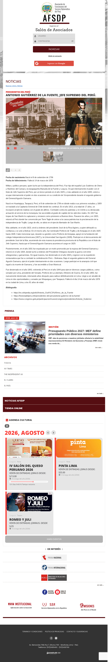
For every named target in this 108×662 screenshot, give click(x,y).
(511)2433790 (63, 647)
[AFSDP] (53, 13)
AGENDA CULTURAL (20, 420)
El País (7, 385)
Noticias (20, 86)
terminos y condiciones (31, 631)
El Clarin (8, 380)
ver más (97, 585)
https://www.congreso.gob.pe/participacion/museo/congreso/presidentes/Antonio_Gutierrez (53, 299)
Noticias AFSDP (15, 400)
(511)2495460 (51, 647)
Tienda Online (14, 408)
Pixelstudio (52, 653)
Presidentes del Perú (18, 92)
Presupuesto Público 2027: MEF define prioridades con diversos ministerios (74, 332)
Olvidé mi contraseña (53, 56)
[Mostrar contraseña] (71, 41)
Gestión (53, 327)
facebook (47, 592)
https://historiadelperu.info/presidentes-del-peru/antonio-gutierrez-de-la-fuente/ (47, 296)
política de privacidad (53, 631)
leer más (96, 347)
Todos (7, 363)
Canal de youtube (59, 592)
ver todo (97, 393)
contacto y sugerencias (76, 631)
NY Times (8, 368)
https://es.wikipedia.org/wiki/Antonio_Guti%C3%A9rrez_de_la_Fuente (43, 293)
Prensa (9, 311)
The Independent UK (13, 374)
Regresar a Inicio (11, 86)
